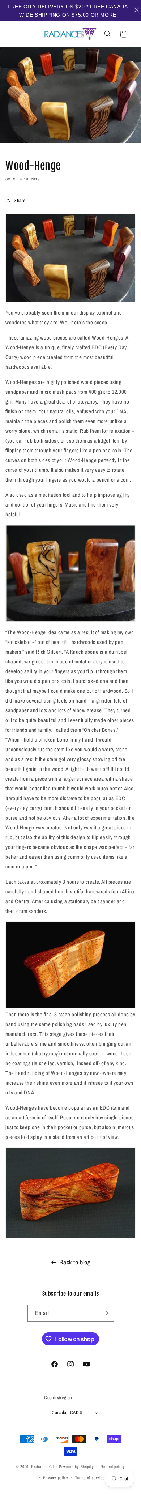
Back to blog (74, 1262)
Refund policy (113, 1466)
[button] (14, 34)
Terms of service (90, 1477)
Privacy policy (55, 1477)
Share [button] (20, 200)
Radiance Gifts (44, 1466)
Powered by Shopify (76, 1466)
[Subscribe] (106, 1313)
